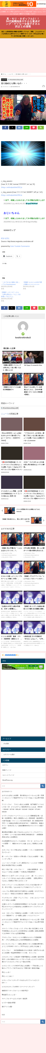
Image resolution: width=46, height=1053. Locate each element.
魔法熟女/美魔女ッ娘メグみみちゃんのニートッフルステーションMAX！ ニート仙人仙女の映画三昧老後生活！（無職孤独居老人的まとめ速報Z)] (22, 834)
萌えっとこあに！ (8, 976)
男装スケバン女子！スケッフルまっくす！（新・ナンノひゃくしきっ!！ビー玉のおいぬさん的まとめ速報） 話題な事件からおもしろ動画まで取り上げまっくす (23, 878)
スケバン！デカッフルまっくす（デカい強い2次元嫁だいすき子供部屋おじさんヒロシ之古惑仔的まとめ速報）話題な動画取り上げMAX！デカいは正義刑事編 (23, 931)
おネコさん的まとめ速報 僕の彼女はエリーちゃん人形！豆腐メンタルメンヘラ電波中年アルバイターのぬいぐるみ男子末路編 (23, 798)
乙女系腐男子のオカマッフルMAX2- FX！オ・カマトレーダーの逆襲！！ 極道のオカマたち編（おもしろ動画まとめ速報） (22, 843)
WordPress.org (7, 780)
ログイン (5, 765)
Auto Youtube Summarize (20, 246)
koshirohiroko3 (23, 337)
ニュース (4, 79)
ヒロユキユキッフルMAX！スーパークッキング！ (18, 986)
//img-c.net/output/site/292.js (11, 195)
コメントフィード (8, 775)
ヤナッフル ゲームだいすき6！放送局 (14, 998)
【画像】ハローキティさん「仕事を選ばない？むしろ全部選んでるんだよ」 (11, 294)
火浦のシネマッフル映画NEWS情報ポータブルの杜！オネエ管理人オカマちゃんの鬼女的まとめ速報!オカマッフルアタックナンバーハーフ (23, 906)
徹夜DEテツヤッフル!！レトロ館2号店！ (15, 990)
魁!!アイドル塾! (7, 1006)
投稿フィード (6, 770)
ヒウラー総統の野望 (8, 1002)
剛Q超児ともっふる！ (9, 994)
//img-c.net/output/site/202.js (11, 187)
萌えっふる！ (6, 972)
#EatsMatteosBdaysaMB (16, 79)
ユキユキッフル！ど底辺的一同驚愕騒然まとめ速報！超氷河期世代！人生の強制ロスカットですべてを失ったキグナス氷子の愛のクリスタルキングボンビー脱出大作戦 (23, 959)
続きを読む (5, 238)
